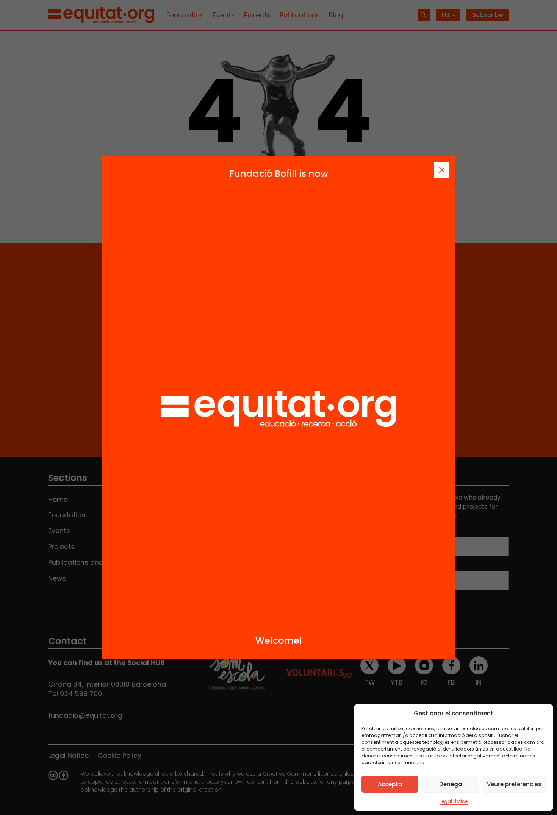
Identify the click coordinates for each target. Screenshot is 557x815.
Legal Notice (454, 801)
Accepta (390, 784)
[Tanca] (441, 170)
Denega (450, 784)
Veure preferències (514, 784)
